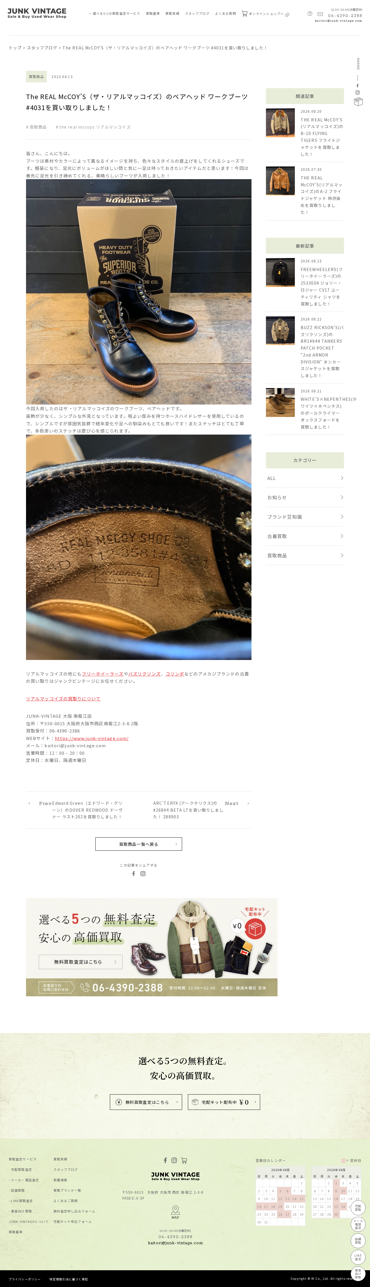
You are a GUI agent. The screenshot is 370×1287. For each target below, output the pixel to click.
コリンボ (175, 674)
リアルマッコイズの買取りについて (63, 699)
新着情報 (60, 1180)
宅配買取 (358, 1208)
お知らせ (277, 497)
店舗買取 (18, 1190)
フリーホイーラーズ (102, 674)
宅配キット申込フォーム (72, 1221)
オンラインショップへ (267, 13)
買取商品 (38, 127)
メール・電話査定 (25, 1180)
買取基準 (153, 13)
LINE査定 (358, 1257)
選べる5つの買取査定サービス (116, 13)
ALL (271, 477)
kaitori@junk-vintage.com (338, 21)
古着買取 (277, 536)
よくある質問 (225, 13)
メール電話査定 (358, 1224)
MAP (175, 1218)
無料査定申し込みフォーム (74, 1211)
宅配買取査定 (21, 1169)
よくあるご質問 (65, 1200)
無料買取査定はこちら (147, 1102)
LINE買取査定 (22, 1200)
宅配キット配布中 (225, 1101)
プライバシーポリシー (25, 1279)
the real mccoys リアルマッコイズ (95, 127)
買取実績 (172, 13)
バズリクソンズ (144, 674)
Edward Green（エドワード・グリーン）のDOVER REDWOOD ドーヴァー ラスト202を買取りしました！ (81, 810)
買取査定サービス (23, 1159)
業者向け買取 (21, 1211)
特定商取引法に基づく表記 (68, 1279)
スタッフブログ (197, 13)
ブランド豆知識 (284, 516)
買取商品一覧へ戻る (138, 844)
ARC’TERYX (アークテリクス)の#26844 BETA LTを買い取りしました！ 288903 (195, 810)
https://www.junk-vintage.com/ (92, 738)
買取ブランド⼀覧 (67, 1190)
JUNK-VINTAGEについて (29, 1221)
